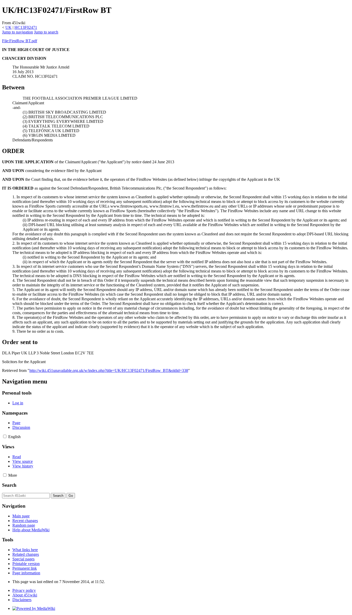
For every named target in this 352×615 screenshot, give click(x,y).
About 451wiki (24, 595)
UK (8, 27)
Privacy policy (24, 590)
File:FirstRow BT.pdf (19, 41)
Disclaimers (21, 599)
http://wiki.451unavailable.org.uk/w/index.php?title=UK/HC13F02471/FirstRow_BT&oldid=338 (108, 370)
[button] (4, 436)
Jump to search (46, 32)
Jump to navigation (17, 32)
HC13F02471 (25, 27)
